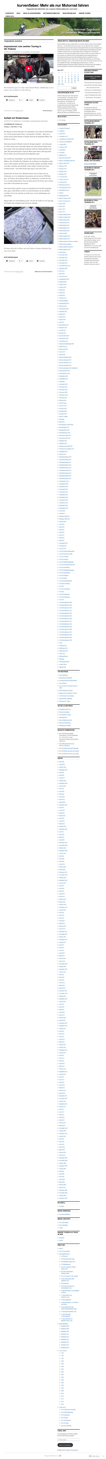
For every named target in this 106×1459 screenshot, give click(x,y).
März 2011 (62, 1120)
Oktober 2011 (62, 1101)
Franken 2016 (62, 284)
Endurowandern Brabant (65, 244)
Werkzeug (61, 659)
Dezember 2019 (63, 872)
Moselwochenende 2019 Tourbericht (68, 368)
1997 (62, 1358)
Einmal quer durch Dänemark (71, 748)
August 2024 (62, 786)
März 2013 (62, 1066)
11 (78, 76)
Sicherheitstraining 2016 (65, 476)
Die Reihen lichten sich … (65, 709)
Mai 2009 (61, 1176)
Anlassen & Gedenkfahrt (65, 141)
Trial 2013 (61, 535)
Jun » (62, 84)
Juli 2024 (61, 788)
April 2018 (62, 920)
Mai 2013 (61, 1061)
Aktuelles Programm (64, 128)
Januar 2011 (62, 1125)
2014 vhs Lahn (65, 1423)
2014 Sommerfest (65, 1415)
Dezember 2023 (63, 805)
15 (68, 78)
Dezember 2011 (63, 1096)
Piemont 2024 (62, 400)
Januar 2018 (62, 929)
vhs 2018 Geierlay (63, 556)
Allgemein (61, 131)
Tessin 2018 (62, 511)
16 (71, 78)
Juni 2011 (61, 1112)
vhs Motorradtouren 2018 (65, 624)
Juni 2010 (61, 1141)
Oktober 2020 (62, 848)
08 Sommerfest (65, 1283)
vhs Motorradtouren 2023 (65, 637)
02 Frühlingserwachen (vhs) (68, 1261)
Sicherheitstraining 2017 (65, 478)
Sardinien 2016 (63, 443)
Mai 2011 (61, 1114)
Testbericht (62, 513)
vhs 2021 (61, 586)
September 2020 (63, 850)
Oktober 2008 (62, 1195)
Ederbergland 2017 (64, 195)
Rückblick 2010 (65, 1331)
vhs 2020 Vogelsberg (64, 583)
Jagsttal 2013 (62, 319)
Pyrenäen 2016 (63, 414)
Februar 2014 (62, 1044)
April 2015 (62, 1012)
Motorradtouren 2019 (64, 370)
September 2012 (63, 1071)
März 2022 (62, 823)
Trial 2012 (61, 532)
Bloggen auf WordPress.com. (52, 1456)
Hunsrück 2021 (63, 311)
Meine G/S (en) (63, 346)
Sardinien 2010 (63, 441)
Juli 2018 (61, 912)
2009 (62, 1390)
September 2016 (63, 969)
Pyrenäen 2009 (63, 411)
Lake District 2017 (63, 338)
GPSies (61, 1240)
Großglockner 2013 (64, 303)
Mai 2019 (61, 891)
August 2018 (62, 910)
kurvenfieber (26, 52)
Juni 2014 (61, 1034)
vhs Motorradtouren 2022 (65, 634)
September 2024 (63, 783)
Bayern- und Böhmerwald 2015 (67, 160)
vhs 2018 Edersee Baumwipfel (66, 551)
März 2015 (62, 1015)
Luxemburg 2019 (63, 341)
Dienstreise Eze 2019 (64, 185)
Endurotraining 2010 (64, 222)
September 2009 (63, 1166)
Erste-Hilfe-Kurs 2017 (64, 265)
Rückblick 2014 (65, 1342)
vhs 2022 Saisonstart (64, 594)
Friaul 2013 (62, 290)
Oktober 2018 (62, 904)
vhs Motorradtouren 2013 (65, 610)
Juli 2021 (61, 832)
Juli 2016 (61, 974)
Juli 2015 (61, 1004)
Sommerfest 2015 (63, 500)
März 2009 (62, 1182)
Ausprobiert (62, 150)
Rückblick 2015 (65, 1345)
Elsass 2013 (62, 209)
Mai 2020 (61, 861)
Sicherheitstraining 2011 (65, 462)
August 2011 (62, 1106)
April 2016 (62, 982)
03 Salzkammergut (65, 1264)
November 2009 (63, 1160)
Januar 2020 (62, 869)
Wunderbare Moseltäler (65, 725)
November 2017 (63, 934)
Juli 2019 (61, 885)
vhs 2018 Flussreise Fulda (65, 554)
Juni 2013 (61, 1058)
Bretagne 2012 (62, 174)
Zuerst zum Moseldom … (65, 723)
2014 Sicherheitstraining (67, 1412)
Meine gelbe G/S (63, 349)
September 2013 (63, 1050)
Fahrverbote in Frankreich (65, 678)
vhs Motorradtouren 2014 (65, 613)
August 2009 (62, 1168)
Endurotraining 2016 (64, 230)
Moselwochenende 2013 (65, 360)
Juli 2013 (61, 1055)
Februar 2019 (62, 899)
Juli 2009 (61, 1171)
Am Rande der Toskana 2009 (66, 139)
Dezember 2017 (63, 931)
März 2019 (62, 896)
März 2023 (62, 813)
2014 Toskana (64, 1417)
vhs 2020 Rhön (63, 578)
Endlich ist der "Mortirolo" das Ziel (68, 693)
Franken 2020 (62, 287)
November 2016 (63, 964)
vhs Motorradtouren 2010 (65, 605)
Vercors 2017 (62, 548)
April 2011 (62, 1117)
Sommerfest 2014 (63, 497)
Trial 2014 (61, 537)
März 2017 (62, 955)
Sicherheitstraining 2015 (65, 473)
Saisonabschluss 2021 (64, 432)
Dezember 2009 (63, 1158)
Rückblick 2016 (65, 1347)
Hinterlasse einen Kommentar (39, 121)
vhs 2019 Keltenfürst (64, 567)
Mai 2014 (61, 1036)
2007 (62, 1385)
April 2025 (62, 778)
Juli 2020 (61, 856)
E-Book (61, 193)
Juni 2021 (61, 834)
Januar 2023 (62, 815)
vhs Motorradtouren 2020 (65, 629)
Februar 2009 (62, 1184)
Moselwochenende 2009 (65, 357)
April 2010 (62, 1147)
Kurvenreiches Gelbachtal (65, 698)
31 (75, 82)
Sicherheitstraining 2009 (65, 457)
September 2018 (63, 907)
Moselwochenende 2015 (65, 362)
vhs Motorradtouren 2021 (65, 632)
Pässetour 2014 (63, 397)
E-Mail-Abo (62, 1431)
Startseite (9, 13)
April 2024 (62, 797)
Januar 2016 (62, 988)
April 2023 (62, 810)
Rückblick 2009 (65, 1328)
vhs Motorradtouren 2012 (65, 608)
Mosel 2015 (62, 352)
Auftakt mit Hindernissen (16, 117)
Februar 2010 (62, 1152)
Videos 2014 (9, 16)
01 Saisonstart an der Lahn (67, 1259)
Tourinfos (61, 1206)
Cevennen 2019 (63, 176)
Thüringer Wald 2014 (64, 519)
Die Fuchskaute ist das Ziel (66, 690)
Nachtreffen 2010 (63, 379)
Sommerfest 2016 (63, 502)
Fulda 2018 (62, 295)
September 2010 (63, 1133)
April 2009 (62, 1179)
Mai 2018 (61, 918)
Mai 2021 (61, 837)
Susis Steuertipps (63, 1225)
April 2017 (62, 953)
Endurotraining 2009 (64, 220)
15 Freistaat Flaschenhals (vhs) (68, 1311)
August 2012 (62, 1074)
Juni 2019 (61, 888)
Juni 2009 (61, 1174)
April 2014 (62, 1039)
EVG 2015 (62, 271)
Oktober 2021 (62, 826)
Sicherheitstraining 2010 (65, 459)
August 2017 (62, 942)
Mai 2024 (61, 794)
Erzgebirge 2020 (63, 268)
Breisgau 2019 (62, 171)
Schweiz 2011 (62, 454)
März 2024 (62, 799)
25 (78, 80)
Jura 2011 (61, 322)
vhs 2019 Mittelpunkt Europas (66, 570)
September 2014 (63, 1026)
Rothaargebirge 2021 (64, 430)
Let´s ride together (63, 1222)
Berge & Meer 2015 (64, 163)
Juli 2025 (61, 772)
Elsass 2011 (62, 206)
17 (75, 78)
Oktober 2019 (62, 877)
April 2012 (62, 1085)
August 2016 (62, 972)
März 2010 (62, 1149)
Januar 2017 (62, 961)
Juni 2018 (61, 915)
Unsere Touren (84, 13)
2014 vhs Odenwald (66, 1425)
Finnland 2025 (62, 282)
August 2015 (62, 1001)
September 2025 (63, 770)
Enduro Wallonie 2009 (64, 214)
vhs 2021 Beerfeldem (64, 589)
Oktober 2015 (62, 996)
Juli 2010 (61, 1139)
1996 (62, 1355)
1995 (62, 1353)
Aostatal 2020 (62, 144)
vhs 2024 (61, 599)
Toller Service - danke (64, 701)
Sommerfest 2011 (63, 489)
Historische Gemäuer (64, 712)
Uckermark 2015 (63, 543)
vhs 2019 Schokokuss (64, 573)
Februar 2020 (62, 867)
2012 (62, 1399)
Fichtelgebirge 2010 (64, 279)
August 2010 (62, 1136)
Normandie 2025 (63, 384)
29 (68, 82)
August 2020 (62, 853)
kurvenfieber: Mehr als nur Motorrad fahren (53, 5)
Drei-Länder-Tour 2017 (65, 187)
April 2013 (62, 1063)
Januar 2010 (62, 1155)
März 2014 (62, 1042)
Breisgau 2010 (62, 168)
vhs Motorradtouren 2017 (65, 621)
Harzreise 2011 (63, 306)
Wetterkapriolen (63, 717)
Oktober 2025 (62, 767)
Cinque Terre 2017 (63, 179)
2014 (62, 1404)
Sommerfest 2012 (63, 492)
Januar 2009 (62, 1187)
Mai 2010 (61, 1144)
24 (75, 80)
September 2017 (63, 939)
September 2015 (63, 999)
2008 (62, 1388)
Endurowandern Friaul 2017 (66, 247)
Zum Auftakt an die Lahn (65, 720)
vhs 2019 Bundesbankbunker (66, 562)
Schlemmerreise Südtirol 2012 (66, 449)
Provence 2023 (63, 408)
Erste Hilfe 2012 (63, 260)
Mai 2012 (61, 1082)
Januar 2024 (62, 802)
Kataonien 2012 (63, 327)
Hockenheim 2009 (63, 308)
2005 (62, 1380)
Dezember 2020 (63, 842)
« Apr (58, 84)
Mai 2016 (61, 980)
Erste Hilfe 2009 (63, 255)
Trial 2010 (61, 527)
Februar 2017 (62, 958)
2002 (62, 1372)
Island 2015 (62, 314)
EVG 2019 (62, 273)
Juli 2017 (61, 945)
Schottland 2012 (63, 451)
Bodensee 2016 (63, 166)
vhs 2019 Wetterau (63, 575)
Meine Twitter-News (92, 161)
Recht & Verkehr (63, 416)
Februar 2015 (62, 1017)
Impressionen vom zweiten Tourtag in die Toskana (22, 47)
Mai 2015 (61, 1009)
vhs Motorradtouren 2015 (65, 616)
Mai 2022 (61, 818)
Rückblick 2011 (65, 1334)
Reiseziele (61, 419)
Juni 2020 (61, 858)
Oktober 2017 (62, 937)
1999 (62, 1364)
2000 (62, 1366)
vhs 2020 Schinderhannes (65, 581)
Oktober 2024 (62, 780)
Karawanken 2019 (63, 325)
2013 (62, 1401)
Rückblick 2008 (65, 1326)
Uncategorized (62, 546)
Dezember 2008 (63, 1190)
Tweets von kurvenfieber (90, 163)
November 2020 (63, 845)
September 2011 (63, 1104)
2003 (62, 1374)
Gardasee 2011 (63, 298)
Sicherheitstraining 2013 (65, 467)
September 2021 (63, 829)
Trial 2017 (61, 540)
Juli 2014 (61, 1031)
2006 (62, 1382)
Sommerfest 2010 (63, 486)
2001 (62, 1369)
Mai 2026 (61, 762)
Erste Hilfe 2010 (63, 257)
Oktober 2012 (62, 1069)
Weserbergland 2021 (64, 661)
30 (71, 82)
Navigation (62, 381)
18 (78, 78)
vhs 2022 (61, 591)
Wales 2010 (62, 653)
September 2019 (63, 880)
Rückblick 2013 (65, 1339)
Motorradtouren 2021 (51, 13)
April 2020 (62, 864)
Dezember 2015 (63, 990)
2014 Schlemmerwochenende (68, 1409)
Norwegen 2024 (63, 392)
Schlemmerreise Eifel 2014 (65, 446)
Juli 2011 (61, 1109)
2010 (62, 1393)
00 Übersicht (64, 1256)
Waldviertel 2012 (63, 648)
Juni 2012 (61, 1079)
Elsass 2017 (62, 212)
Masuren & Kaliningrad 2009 (66, 344)
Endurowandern (63, 233)
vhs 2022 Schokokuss (64, 597)
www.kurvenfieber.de (64, 1214)
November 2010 (63, 1128)
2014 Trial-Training (65, 1420)
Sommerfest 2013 (63, 494)
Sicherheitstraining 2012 (65, 465)
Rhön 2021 (62, 422)
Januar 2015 (62, 1020)
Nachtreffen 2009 (63, 376)
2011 (62, 1396)
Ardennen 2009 (63, 147)
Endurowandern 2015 (64, 236)
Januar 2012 (62, 1093)
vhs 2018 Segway (63, 559)
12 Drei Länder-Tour (66, 1299)
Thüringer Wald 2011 (64, 516)
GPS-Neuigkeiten (63, 300)
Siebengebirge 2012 (64, 481)
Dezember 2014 (63, 1023)
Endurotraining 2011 (64, 225)
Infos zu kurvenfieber (31, 13)
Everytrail (61, 1238)
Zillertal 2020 (62, 667)
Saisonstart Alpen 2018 (65, 435)
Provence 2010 (63, 405)
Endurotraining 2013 (64, 228)
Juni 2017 (61, 947)
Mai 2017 (61, 950)
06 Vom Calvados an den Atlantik (69, 1276)
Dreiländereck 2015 (64, 190)
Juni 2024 (61, 791)
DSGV (18, 13)
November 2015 (63, 993)
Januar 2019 (62, 902)
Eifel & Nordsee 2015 (64, 201)
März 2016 (62, 985)
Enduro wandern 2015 (64, 217)
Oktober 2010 (62, 1131)
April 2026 (62, 764)
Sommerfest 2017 (63, 505)
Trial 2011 (61, 529)
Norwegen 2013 (63, 387)
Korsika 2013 (62, 333)
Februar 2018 (62, 926)
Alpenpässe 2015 (63, 136)
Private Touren (62, 403)
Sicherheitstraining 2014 (65, 470)
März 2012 (62, 1087)
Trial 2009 (61, 524)
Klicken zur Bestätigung (65, 1445)
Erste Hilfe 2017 (63, 263)
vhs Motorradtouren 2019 (65, 626)
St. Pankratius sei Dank (65, 714)
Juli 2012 (61, 1077)
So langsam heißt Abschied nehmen (68, 680)
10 (75, 76)
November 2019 (63, 875)
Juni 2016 (61, 977)
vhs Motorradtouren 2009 (65, 602)
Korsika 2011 (62, 330)
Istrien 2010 (62, 317)
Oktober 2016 (62, 966)
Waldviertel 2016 (63, 651)
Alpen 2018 (62, 133)
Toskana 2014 (19, 110)
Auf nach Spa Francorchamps (66, 696)
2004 (62, 1377)
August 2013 (62, 1052)
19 (59, 80)
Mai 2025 (61, 775)
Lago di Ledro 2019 (64, 335)
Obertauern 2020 (63, 395)
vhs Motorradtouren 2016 (65, 618)
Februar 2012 (62, 1090)
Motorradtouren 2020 (64, 373)
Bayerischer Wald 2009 (65, 158)
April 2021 (62, 840)
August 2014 (62, 1028)
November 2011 (63, 1098)
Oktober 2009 (62, 1163)
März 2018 (62, 923)
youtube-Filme (62, 664)
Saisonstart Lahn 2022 (64, 438)
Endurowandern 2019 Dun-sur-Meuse (68, 241)
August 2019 (62, 883)
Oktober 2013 (62, 1047)
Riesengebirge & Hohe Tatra (66, 424)
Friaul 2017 (62, 292)
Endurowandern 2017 (64, 238)
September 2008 (63, 1198)
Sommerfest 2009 (63, 484)
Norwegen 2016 (63, 389)
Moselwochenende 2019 (65, 365)
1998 (62, 1361)
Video (60, 643)
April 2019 (62, 894)
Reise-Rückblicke (69, 13)
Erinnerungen (62, 252)
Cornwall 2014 (63, 182)
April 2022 (62, 821)
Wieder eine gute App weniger (71, 751)
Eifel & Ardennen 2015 (65, 198)
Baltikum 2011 (63, 155)
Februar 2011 (62, 1122)
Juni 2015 (61, 1007)
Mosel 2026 (62, 354)
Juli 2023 (61, 807)
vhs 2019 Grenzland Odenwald (67, 564)
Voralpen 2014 (63, 645)
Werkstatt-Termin (63, 656)
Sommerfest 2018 (63, 508)
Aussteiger (62, 152)
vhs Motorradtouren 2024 (65, 640)
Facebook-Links (63, 276)
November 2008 (63, 1193)
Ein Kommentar (35, 52)
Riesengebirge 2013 (64, 427)
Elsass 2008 (62, 203)
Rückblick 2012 (65, 1337)
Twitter (61, 1228)
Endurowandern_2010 (64, 249)
